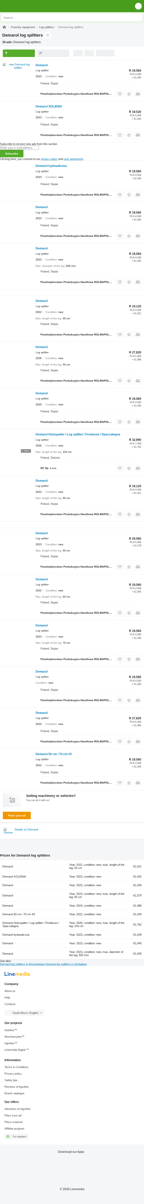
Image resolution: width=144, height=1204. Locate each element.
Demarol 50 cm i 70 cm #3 (54, 754)
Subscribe (11, 153)
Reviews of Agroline (16, 1086)
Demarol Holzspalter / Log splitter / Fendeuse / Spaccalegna (78, 434)
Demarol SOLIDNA (49, 106)
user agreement (73, 159)
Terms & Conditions (16, 1067)
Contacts (10, 1004)
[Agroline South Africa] (24, 6)
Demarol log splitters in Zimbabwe (66, 964)
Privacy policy (13, 1073)
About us (9, 990)
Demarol (42, 65)
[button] (138, 6)
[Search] (138, 17)
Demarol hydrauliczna (51, 165)
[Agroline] (4, 27)
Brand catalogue (14, 1093)
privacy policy (49, 159)
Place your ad (17, 815)
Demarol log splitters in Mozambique (22, 964)
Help (7, 997)
